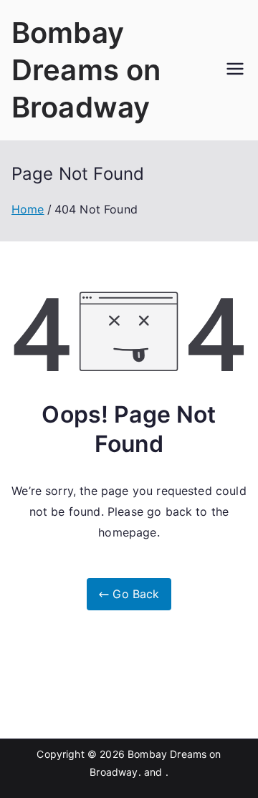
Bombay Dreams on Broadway (86, 70)
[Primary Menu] (235, 70)
